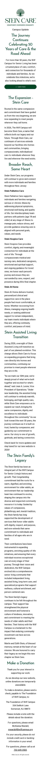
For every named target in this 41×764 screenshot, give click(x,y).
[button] (20, 87)
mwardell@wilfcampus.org (20, 729)
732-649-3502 (20, 750)
